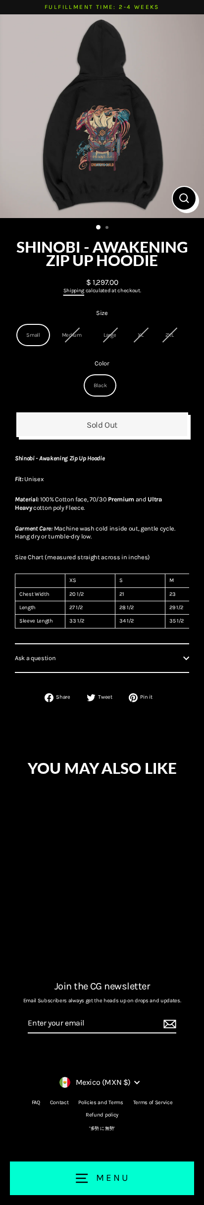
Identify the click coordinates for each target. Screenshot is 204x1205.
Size (102, 312)
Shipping (73, 290)
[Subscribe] (168, 1023)
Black (100, 385)
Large (109, 335)
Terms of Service (153, 1102)
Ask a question (35, 658)
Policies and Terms (100, 1102)
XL (140, 335)
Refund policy (102, 1115)
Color (102, 363)
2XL (169, 335)
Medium (72, 335)
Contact (59, 1102)
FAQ (36, 1102)
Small (33, 335)
